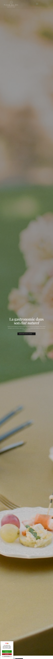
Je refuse (7, 654)
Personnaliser (7, 656)
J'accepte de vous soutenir (7, 652)
